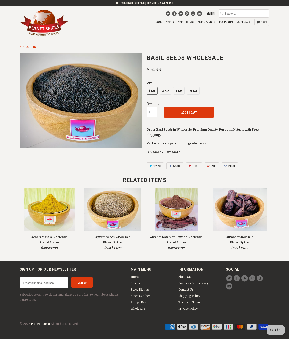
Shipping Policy (189, 296)
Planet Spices (40, 324)
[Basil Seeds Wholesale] (81, 100)
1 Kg (152, 91)
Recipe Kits (226, 22)
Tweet (157, 165)
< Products (28, 47)
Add (213, 165)
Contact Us (185, 289)
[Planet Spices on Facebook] (175, 14)
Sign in (211, 13)
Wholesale (243, 22)
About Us (184, 277)
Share (177, 165)
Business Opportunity (193, 283)
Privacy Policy (188, 308)
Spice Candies (206, 22)
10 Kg (193, 91)
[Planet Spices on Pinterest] (187, 14)
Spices (170, 22)
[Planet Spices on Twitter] (168, 14)
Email (231, 165)
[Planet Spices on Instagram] (194, 14)
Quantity (153, 103)
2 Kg (165, 91)
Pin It (196, 165)
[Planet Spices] (44, 23)
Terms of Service (190, 302)
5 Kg (179, 91)
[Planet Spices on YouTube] (181, 14)
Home (159, 22)
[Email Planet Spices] (200, 14)
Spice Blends (186, 22)
